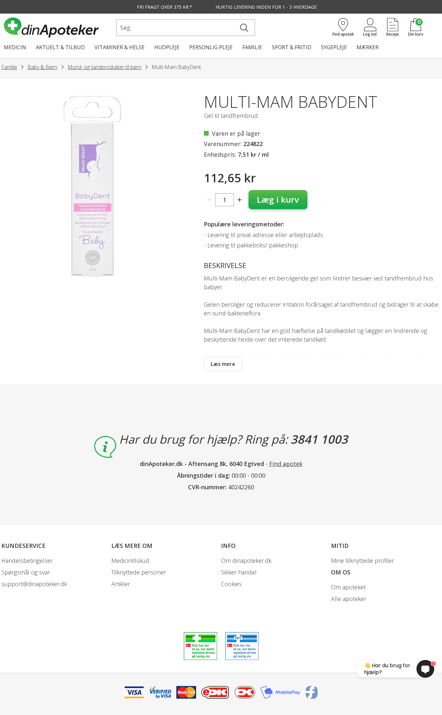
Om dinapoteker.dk (246, 560)
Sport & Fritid (291, 47)
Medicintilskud (130, 560)
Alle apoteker (348, 599)
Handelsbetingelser (27, 560)
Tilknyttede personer (138, 572)
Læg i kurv (278, 199)
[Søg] (244, 28)
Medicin (15, 47)
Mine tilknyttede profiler (362, 560)
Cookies (231, 584)
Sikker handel (239, 572)
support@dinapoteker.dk (34, 584)
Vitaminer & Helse (119, 47)
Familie (252, 47)
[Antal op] (239, 199)
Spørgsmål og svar (25, 572)
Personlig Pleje (211, 47)
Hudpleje (167, 47)
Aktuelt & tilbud (60, 47)
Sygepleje (334, 47)
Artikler (120, 584)
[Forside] (59, 27)
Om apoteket (348, 587)
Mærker (368, 47)
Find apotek (286, 464)
